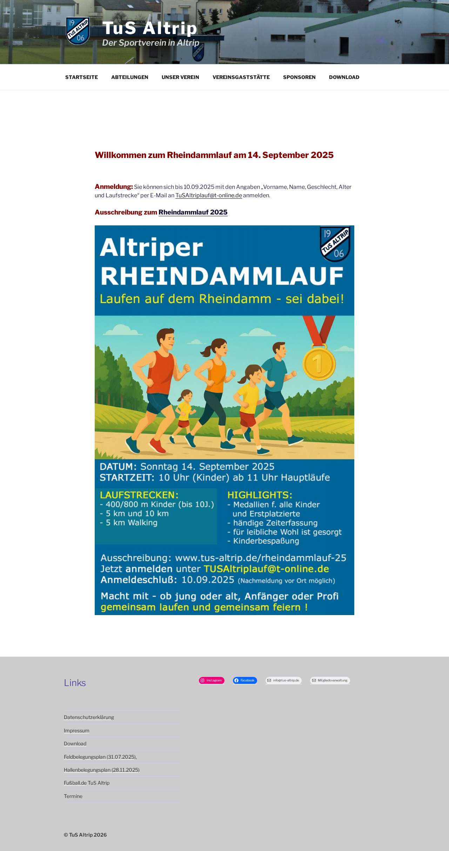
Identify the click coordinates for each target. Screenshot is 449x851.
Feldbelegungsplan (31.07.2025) (100, 757)
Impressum (76, 730)
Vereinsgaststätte (241, 77)
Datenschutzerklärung (89, 717)
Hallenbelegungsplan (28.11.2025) (102, 770)
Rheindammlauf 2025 (193, 212)
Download (344, 77)
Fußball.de (75, 783)
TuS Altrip (150, 28)
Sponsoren (299, 77)
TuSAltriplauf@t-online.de (208, 195)
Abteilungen (129, 77)
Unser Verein (180, 77)
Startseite (81, 77)
